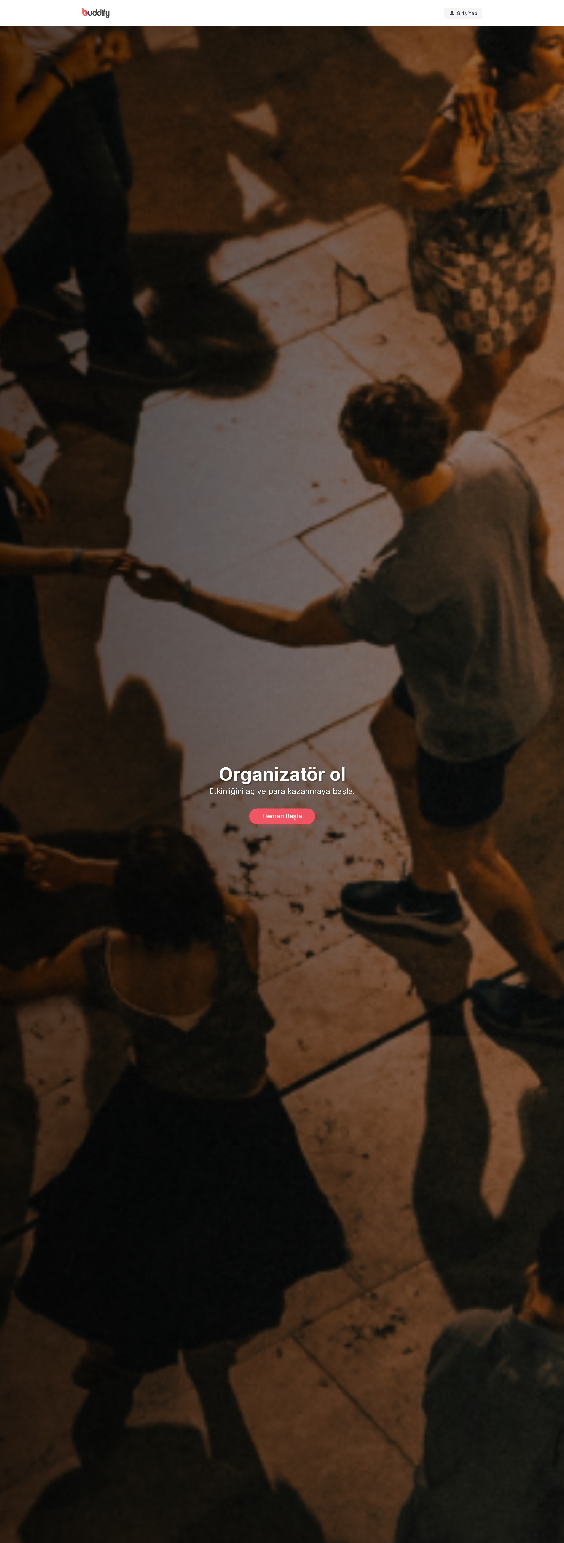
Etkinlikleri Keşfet (282, 816)
